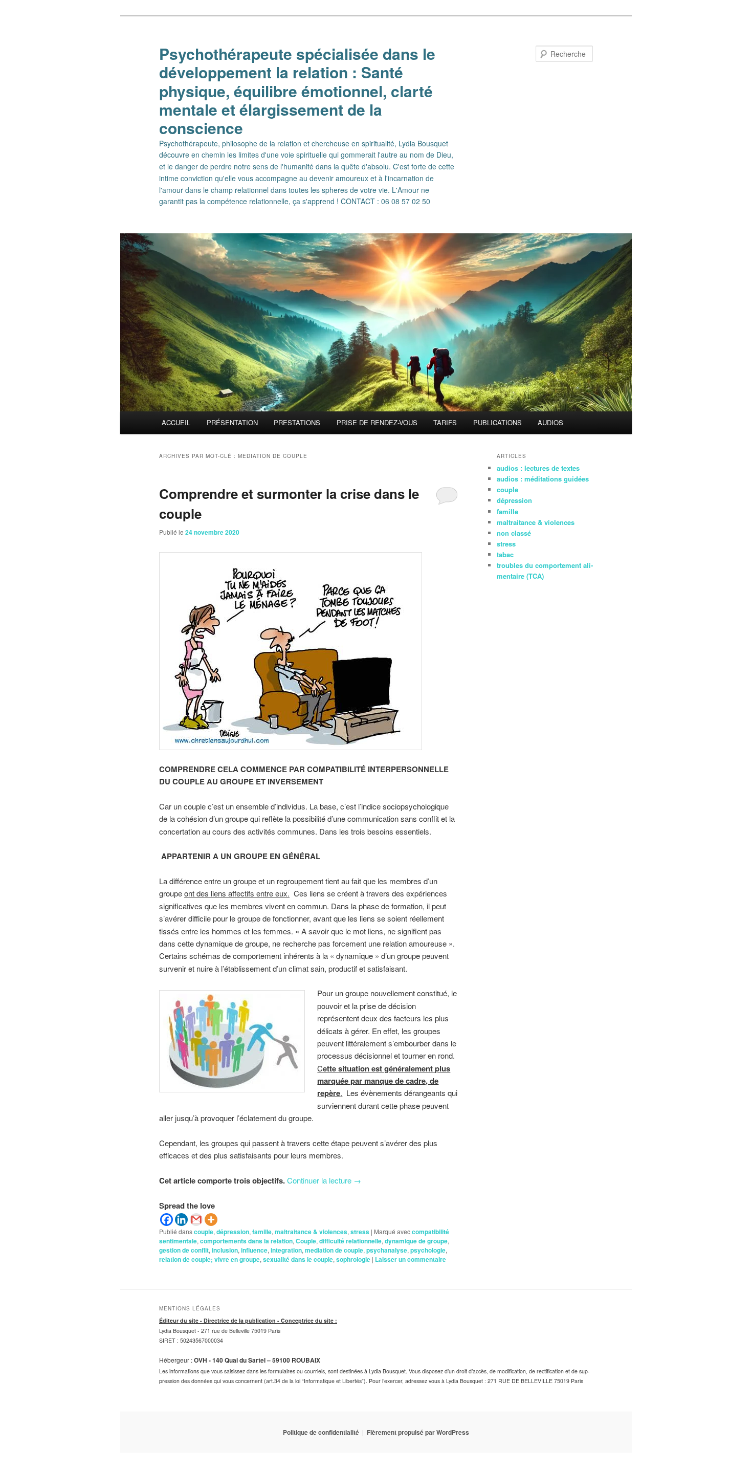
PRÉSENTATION (232, 422)
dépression (232, 1231)
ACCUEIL (176, 422)
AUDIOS (550, 422)
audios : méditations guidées (543, 479)
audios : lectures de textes (538, 468)
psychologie (428, 1250)
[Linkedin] (181, 1219)
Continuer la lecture (324, 1180)
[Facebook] (166, 1219)
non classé (514, 533)
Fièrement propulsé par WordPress (418, 1432)
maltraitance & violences (311, 1231)
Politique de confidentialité (321, 1432)
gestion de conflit (184, 1250)
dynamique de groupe (416, 1240)
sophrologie (353, 1259)
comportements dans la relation (246, 1240)
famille (262, 1231)
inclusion (225, 1250)
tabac (505, 554)
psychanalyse (386, 1250)
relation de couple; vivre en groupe (209, 1259)
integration (286, 1250)
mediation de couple (334, 1250)
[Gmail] (196, 1219)
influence (254, 1250)
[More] (211, 1219)
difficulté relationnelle (350, 1240)
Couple (306, 1240)
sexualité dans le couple (298, 1259)
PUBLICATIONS (497, 422)
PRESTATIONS (297, 422)
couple (203, 1231)
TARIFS (445, 422)
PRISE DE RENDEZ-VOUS (377, 422)
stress (359, 1231)
